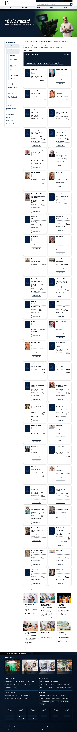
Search (71, 4)
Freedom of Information (35, 726)
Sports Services (51, 687)
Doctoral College (8, 687)
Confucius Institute (54, 695)
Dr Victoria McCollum (61, 383)
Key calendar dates (9, 698)
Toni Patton (58, 487)
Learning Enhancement (44, 701)
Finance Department (56, 698)
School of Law (61, 632)
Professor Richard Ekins (37, 193)
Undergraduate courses (19, 681)
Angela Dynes (59, 172)
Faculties (16, 698)
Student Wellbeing (64, 701)
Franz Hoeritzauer (35, 258)
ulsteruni (56, 716)
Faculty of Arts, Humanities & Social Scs (53, 60)
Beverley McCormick (36, 404)
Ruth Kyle (33, 301)
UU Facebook (21, 718)
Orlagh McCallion (60, 364)
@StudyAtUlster (10, 716)
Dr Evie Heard (34, 236)
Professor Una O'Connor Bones (59, 467)
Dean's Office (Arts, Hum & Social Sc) (34, 60)
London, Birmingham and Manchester (61, 684)
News (20, 698)
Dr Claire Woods (59, 569)
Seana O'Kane (34, 487)
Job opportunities (27, 695)
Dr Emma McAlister (60, 342)
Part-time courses (8, 684)
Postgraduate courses (29, 681)
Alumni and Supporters (44, 695)
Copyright (19, 726)
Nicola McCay (34, 383)
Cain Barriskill (34, 91)
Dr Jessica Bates (59, 91)
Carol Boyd (34, 110)
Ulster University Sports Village (46, 684)
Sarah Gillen (34, 216)
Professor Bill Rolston (61, 507)
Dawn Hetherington (60, 236)
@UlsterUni (9, 718)
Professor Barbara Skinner (37, 550)
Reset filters (66, 54)
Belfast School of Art (29, 604)
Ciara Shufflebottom (60, 527)
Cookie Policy (25, 726)
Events (25, 698)
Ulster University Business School (64, 671)
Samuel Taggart (59, 550)
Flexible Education (66, 698)
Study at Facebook (21, 716)
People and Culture (54, 701)
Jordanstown (54, 63)
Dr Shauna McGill (35, 446)
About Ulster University (9, 695)
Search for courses (8, 681)
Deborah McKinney (60, 446)
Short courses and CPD (18, 684)
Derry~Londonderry (54, 681)
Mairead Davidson (35, 172)
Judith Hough (59, 258)
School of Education (31, 63)
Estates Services (67, 687)
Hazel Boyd (58, 110)
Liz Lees (57, 301)
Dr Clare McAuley (35, 364)
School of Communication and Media (31, 633)
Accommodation (43, 687)
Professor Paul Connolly (37, 150)
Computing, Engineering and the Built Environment (28, 672)
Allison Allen (34, 69)
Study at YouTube (32, 716)
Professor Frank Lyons (61, 321)
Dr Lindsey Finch (60, 193)
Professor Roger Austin (61, 69)
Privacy (6, 726)
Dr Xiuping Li (34, 321)
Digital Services (63, 695)
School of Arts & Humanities (61, 605)
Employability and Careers (44, 698)
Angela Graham (59, 216)
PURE (15, 687)
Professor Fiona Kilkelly (61, 278)
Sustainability (42, 704)
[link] (30, 606)
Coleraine (46, 63)
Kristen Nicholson (35, 466)
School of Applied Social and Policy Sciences (46, 605)
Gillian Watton (34, 569)
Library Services (59, 687)
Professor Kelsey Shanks (37, 527)
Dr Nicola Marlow (35, 342)
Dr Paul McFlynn (59, 425)
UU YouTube (32, 718)
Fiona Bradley (59, 130)
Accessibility (12, 726)
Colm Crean (58, 150)
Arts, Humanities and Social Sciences (9, 672)
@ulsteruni (67, 716)
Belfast (39, 63)
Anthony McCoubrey (36, 425)
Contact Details (19, 695)
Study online (27, 684)
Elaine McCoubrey (60, 404)
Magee (61, 63)
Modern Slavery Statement (47, 726)
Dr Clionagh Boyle (35, 130)
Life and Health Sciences (45, 671)
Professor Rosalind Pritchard (38, 507)
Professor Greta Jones (36, 278)
